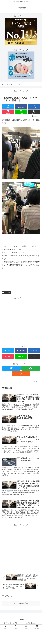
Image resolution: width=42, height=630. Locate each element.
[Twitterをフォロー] (11, 368)
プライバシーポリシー (11, 623)
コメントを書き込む (21, 603)
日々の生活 (7, 292)
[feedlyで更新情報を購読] (30, 368)
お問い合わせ (30, 623)
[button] (38, 353)
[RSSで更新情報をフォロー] (21, 373)
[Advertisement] (21, 321)
